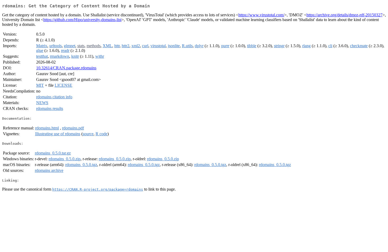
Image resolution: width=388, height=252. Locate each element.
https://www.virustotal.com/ (261, 15)
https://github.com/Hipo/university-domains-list (82, 19)
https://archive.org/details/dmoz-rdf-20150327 (344, 15)
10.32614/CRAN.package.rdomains (66, 68)
